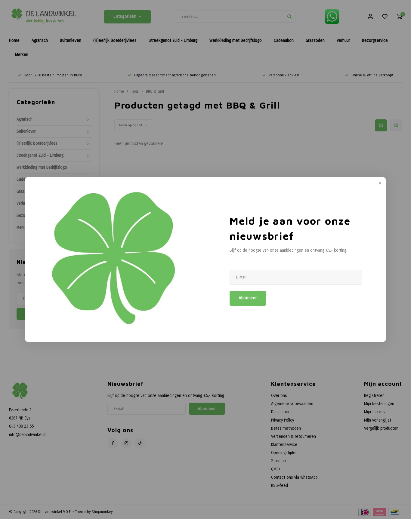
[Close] (379, 183)
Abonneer (248, 298)
